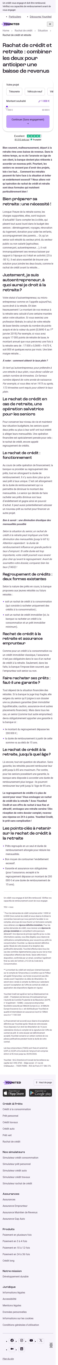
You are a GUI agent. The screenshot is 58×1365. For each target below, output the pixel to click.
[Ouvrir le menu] (50, 24)
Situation (43, 30)
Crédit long (8, 1260)
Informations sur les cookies (18, 1318)
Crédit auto (9, 1128)
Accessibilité (9, 1298)
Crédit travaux (10, 1122)
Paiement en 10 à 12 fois (16, 1247)
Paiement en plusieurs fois (17, 1234)
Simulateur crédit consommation (20, 1157)
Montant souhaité (16, 101)
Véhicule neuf (34, 91)
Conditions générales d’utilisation (21, 1324)
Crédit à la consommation (17, 1109)
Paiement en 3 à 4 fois (15, 1241)
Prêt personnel (10, 1115)
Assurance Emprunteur (15, 1205)
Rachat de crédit (23, 30)
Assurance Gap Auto (14, 1218)
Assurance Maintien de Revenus (20, 1212)
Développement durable (15, 1276)
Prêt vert (7, 1135)
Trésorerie (14, 91)
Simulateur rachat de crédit (17, 1183)
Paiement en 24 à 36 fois (16, 1254)
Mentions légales (12, 1305)
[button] (43, 101)
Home (6, 30)
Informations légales (14, 1292)
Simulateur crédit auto (15, 1170)
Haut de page (45, 1082)
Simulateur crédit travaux (16, 1177)
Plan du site (8, 1359)
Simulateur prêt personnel (17, 1164)
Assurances (9, 1199)
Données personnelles (15, 1312)
